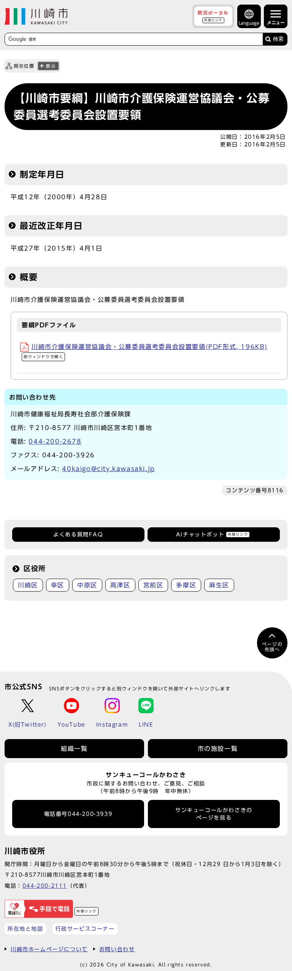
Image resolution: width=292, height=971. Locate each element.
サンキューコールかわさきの (213, 814)
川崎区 (28, 585)
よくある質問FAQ (78, 534)
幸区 (57, 585)
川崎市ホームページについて (49, 949)
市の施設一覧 (218, 749)
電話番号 (78, 814)
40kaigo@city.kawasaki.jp (108, 469)
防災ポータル (213, 16)
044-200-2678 (55, 441)
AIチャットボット (212, 534)
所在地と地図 (25, 928)
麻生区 (219, 585)
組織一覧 (74, 749)
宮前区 (153, 585)
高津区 (120, 585)
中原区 (87, 585)
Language (249, 23)
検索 (278, 39)
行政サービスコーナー (85, 928)
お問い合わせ (117, 949)
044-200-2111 (44, 885)
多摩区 (186, 585)
